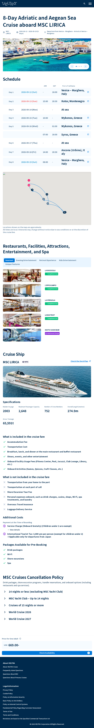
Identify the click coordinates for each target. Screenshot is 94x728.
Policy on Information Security (14, 697)
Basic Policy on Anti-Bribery (13, 701)
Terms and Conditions (11, 715)
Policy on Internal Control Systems (15, 704)
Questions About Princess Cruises (15, 677)
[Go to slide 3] (79, 66)
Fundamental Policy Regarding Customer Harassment (22, 708)
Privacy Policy (8, 690)
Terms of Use (7, 711)
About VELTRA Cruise (10, 667)
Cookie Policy (8, 693)
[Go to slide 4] (81, 66)
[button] (47, 92)
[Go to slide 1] (76, 66)
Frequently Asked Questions (13, 670)
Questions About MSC (10, 674)
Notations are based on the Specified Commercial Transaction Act (26, 719)
